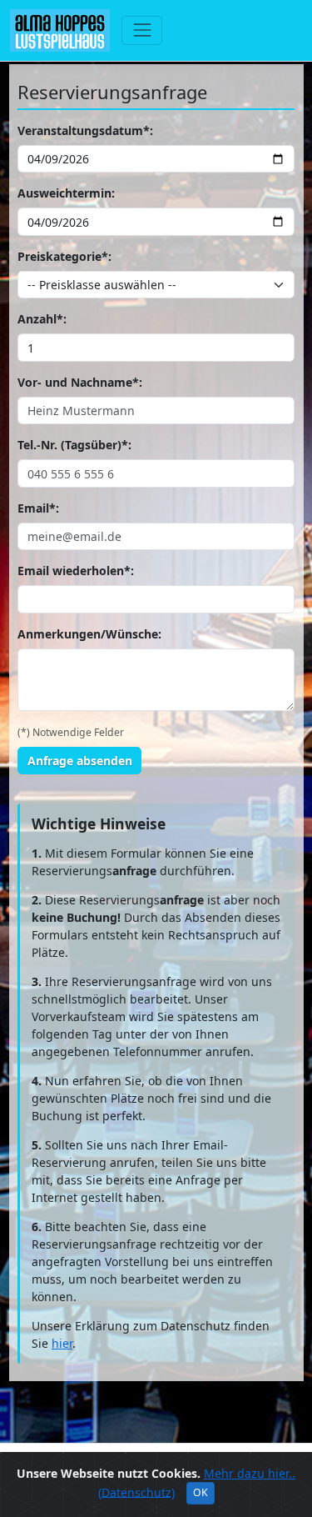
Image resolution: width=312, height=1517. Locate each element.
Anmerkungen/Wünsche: (89, 634)
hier (62, 1343)
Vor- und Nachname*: (79, 382)
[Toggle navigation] (141, 30)
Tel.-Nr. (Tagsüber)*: (74, 445)
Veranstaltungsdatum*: (85, 130)
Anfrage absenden (79, 761)
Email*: (38, 508)
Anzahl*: (42, 319)
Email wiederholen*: (75, 570)
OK (200, 1492)
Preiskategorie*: (64, 256)
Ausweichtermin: (66, 193)
